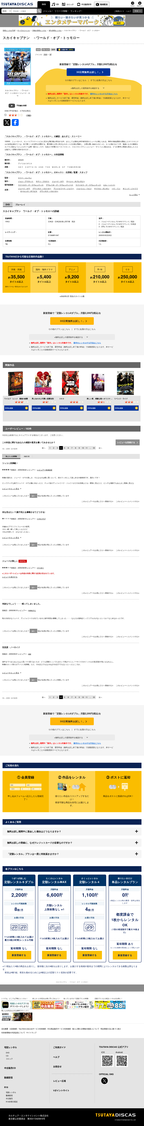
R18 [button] (136, 11)
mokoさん (32, 610)
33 (94, 448)
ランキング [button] (75, 10)
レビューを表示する (9, 577)
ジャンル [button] (47, 10)
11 (87, 448)
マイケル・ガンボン (101, 188)
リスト (132, 6)
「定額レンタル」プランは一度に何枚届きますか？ (33, 853)
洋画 (45, 54)
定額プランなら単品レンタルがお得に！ (108, 998)
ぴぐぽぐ (40, 568)
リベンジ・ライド (121, 398)
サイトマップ (31, 1032)
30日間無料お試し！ (88, 72)
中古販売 (9, 1098)
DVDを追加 (9, 408)
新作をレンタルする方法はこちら (104, 93)
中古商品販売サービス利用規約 (59, 1029)
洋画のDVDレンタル (39, 30)
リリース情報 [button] (61, 10)
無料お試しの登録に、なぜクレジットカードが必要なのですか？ (39, 842)
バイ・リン (116, 188)
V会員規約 (13, 1029)
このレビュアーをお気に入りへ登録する (96, 501)
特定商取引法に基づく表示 (111, 1029)
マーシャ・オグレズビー (75, 181)
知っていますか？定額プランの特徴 (76, 998)
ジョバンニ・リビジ (84, 188)
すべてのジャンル (23, 30)
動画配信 (104, 4)
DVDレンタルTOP (9, 30)
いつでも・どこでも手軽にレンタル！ (14, 998)
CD (57, 4)
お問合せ (57, 1066)
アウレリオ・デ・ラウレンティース (59, 185)
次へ (100, 448)
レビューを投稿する (126, 442)
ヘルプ (128, 11)
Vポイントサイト (61, 1090)
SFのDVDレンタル (55, 30)
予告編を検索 (21, 105)
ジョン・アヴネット (25, 181)
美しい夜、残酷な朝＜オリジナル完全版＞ (103, 398)
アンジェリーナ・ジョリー (64, 188)
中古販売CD (86, 4)
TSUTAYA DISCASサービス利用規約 (32, 1029)
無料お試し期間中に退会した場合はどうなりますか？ (34, 831)
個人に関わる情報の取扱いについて (85, 1029)
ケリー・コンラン (25, 178)
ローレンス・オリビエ (28, 191)
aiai (29, 654)
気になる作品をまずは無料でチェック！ (15, 1010)
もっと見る (133, 194)
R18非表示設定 (12, 1101)
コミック (70, 4)
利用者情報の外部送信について (13, 1032)
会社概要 (4, 1029)
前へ (43, 448)
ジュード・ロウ (58, 181)
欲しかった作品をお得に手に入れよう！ (46, 998)
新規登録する (19, 955)
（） (28, 115)
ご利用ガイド (119, 11)
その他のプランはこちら (75, 80)
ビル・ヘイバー (109, 185)
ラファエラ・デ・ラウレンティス (30, 185)
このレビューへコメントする (127, 501)
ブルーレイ (20, 204)
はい (33, 495)
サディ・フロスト (42, 181)
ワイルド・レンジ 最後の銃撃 (16, 398)
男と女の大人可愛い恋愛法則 (43, 398)
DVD (44, 4)
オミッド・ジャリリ (130, 188)
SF (51, 54)
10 (83, 448)
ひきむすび (41, 518)
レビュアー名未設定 (44, 470)
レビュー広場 (59, 1080)
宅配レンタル (11, 1092)
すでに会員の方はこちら (101, 80)
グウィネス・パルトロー (41, 188)
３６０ (61, 398)
